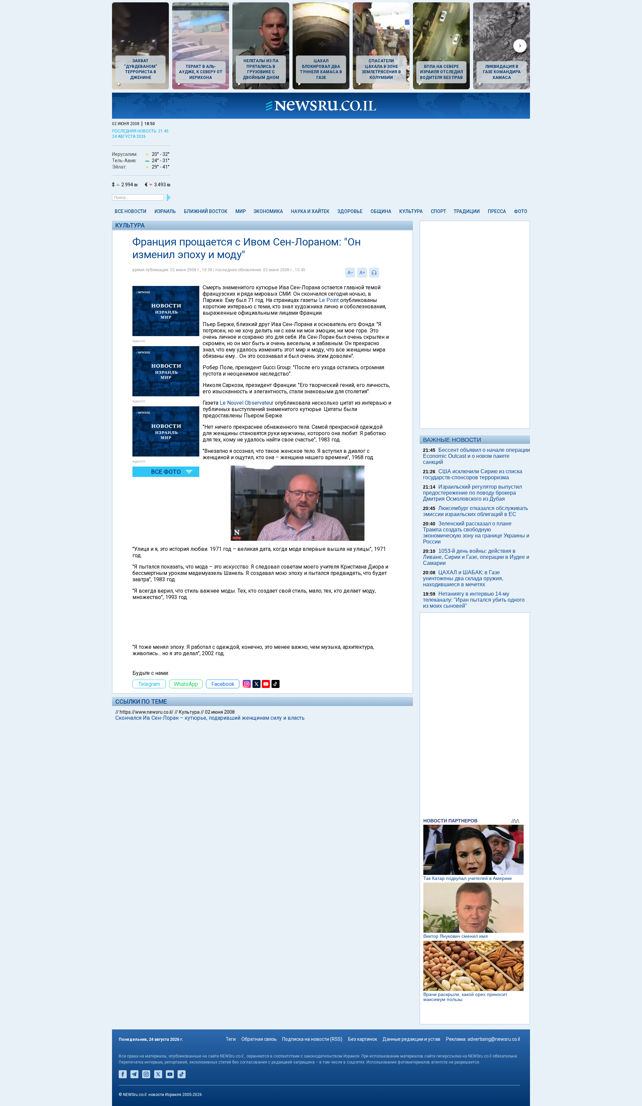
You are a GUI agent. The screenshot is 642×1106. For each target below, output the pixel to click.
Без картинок (362, 1039)
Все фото (166, 471)
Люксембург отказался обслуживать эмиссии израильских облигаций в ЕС (475, 511)
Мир (240, 211)
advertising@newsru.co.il (493, 1039)
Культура (411, 211)
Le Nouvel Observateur (247, 403)
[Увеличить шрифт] (362, 273)
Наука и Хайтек (310, 211)
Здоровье (349, 211)
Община (380, 211)
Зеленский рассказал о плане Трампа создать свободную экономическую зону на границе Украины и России (476, 532)
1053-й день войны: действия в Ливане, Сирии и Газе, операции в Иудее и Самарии (476, 557)
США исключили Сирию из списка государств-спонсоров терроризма (472, 474)
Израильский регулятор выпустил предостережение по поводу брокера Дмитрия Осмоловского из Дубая (472, 493)
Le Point (329, 300)
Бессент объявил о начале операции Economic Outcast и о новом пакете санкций (476, 456)
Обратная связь (259, 1039)
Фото (520, 211)
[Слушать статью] (381, 273)
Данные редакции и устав (411, 1039)
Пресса (497, 211)
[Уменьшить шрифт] (350, 273)
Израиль (165, 211)
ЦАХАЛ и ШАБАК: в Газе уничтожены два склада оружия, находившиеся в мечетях (463, 578)
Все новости (130, 211)
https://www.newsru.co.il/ (147, 712)
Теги (231, 1039)
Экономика (268, 211)
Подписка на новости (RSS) (312, 1039)
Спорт (438, 211)
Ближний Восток (205, 211)
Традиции (467, 211)
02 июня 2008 (220, 712)
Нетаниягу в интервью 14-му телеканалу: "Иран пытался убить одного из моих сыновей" (474, 600)
